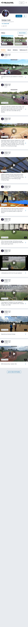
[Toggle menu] (26, 2)
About (9, 50)
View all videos (22, 32)
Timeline (3, 50)
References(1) (23, 50)
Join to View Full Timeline (14, 372)
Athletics (15, 50)
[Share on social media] (24, 16)
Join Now (19, 16)
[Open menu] (25, 77)
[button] (25, 77)
